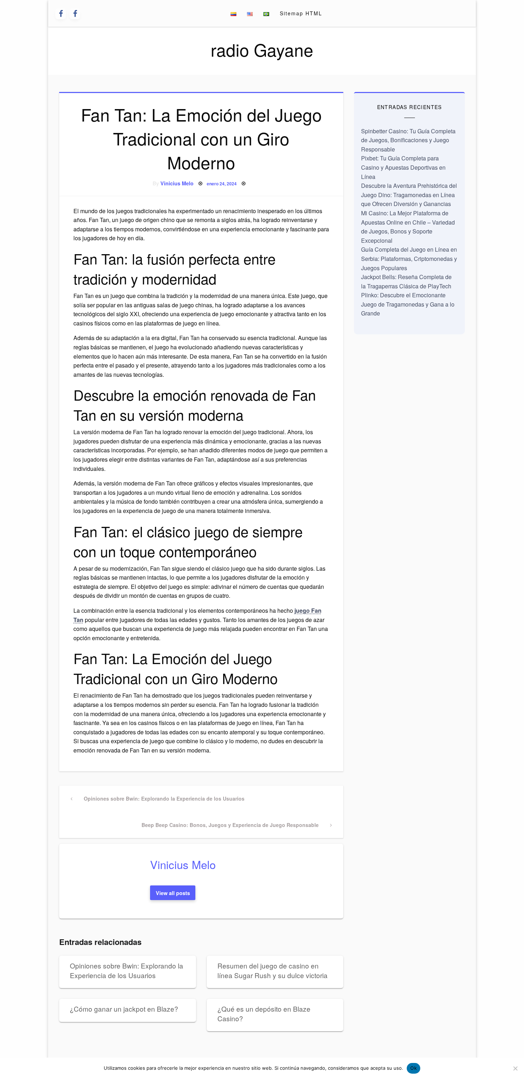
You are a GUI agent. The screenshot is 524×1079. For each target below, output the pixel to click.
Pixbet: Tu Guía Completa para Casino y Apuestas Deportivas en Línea (403, 167)
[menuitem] (233, 13)
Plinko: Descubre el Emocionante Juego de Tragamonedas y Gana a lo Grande (407, 304)
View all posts (173, 892)
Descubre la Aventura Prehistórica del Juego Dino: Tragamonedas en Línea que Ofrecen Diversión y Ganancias (409, 194)
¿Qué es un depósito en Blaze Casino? (263, 1013)
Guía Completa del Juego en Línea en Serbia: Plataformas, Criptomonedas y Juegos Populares (409, 258)
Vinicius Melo (177, 183)
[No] (515, 1068)
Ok (413, 1068)
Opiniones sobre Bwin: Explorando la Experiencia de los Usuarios (126, 970)
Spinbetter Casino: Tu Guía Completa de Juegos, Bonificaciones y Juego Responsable (408, 140)
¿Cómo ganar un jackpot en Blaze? (124, 1008)
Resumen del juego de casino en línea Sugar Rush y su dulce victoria (272, 970)
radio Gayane (262, 49)
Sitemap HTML (301, 13)
